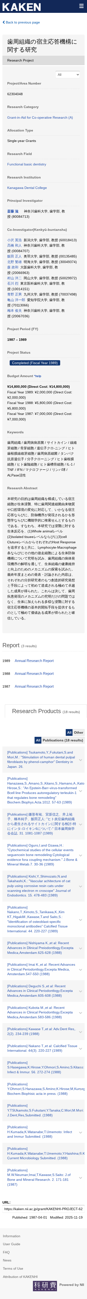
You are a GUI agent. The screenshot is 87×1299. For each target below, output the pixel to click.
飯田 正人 (14, 256)
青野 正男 (14, 294)
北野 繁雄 (14, 262)
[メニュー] (81, 5)
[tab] (46, 711)
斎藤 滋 (12, 211)
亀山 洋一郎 (16, 300)
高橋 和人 (14, 245)
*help (37, 376)
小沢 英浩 (14, 240)
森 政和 (12, 267)
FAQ (6, 1252)
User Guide (11, 1244)
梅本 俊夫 (14, 310)
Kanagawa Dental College (27, 188)
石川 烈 (12, 283)
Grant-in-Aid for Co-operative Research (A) (40, 117)
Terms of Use (13, 1268)
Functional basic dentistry (26, 164)
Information (11, 1236)
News (7, 1260)
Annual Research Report (34, 661)
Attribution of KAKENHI (20, 1277)
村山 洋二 (14, 278)
